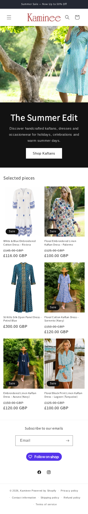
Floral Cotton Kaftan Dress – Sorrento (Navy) (61, 318)
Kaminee (25, 490)
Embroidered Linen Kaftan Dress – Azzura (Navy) (19, 394)
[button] (9, 17)
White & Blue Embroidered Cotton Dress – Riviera (19, 242)
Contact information (24, 497)
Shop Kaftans (44, 153)
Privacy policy (69, 490)
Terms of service (46, 504)
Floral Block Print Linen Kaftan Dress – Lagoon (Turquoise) (63, 394)
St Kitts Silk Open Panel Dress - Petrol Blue (22, 318)
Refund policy (72, 497)
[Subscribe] (68, 440)
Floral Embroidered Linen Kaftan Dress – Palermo (60, 242)
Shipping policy (50, 497)
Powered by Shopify (44, 490)
